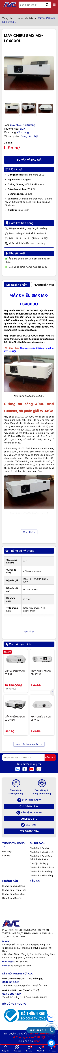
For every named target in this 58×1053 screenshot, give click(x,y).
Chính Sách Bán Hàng (41, 871)
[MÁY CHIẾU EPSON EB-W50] (42, 705)
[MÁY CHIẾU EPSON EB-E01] (16, 659)
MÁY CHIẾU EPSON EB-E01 (15, 673)
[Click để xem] (29, 73)
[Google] (39, 768)
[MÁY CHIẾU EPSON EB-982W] (42, 659)
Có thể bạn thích (20, 644)
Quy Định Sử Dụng (39, 863)
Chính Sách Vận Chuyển (42, 852)
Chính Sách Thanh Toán (42, 867)
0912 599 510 (29, 818)
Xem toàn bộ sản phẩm (27, 744)
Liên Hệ (6, 855)
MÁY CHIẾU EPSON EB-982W (41, 673)
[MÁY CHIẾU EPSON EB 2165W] (16, 705)
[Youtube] (31, 768)
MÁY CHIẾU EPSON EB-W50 (41, 718)
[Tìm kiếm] (47, 5)
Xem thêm (29, 532)
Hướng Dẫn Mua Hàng (13, 886)
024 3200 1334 (29, 806)
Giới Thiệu (7, 851)
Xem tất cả (29, 631)
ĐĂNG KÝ (50, 757)
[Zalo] (17, 768)
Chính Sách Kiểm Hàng (41, 875)
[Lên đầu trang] (51, 1006)
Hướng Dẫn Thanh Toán (14, 890)
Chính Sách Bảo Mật (40, 848)
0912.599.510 (10, 982)
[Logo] (10, 5)
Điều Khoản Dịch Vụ (12, 898)
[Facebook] (24, 768)
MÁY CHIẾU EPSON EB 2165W (15, 718)
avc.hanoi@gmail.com (20, 965)
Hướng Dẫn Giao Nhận (13, 894)
